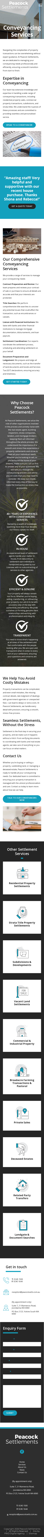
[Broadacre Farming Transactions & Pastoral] (22, 1065)
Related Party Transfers (22, 1197)
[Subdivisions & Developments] (22, 946)
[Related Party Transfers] (22, 1180)
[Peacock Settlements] (15, 5)
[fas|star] (9, 1308)
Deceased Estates (22, 1159)
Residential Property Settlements (22, 885)
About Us (22, 1467)
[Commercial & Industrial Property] (22, 1025)
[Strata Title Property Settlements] (22, 907)
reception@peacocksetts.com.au (26, 1292)
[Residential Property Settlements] (22, 868)
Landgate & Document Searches (22, 1236)
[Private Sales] (22, 1107)
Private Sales (22, 1122)
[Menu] (40, 5)
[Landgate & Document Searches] (22, 1219)
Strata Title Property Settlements (22, 924)
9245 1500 (18, 1279)
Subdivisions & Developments (22, 963)
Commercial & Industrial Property (22, 1042)
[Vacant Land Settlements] (22, 986)
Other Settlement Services (22, 851)
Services (22, 1464)
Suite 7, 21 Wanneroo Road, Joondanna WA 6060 (24, 1306)
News (22, 1470)
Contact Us (22, 1472)
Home (22, 1462)
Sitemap (33, 1533)
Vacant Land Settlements (22, 1003)
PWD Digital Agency (14, 1533)
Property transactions (12, 689)
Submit (10, 1413)
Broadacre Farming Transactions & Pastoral (22, 1083)
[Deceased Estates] (22, 1143)
